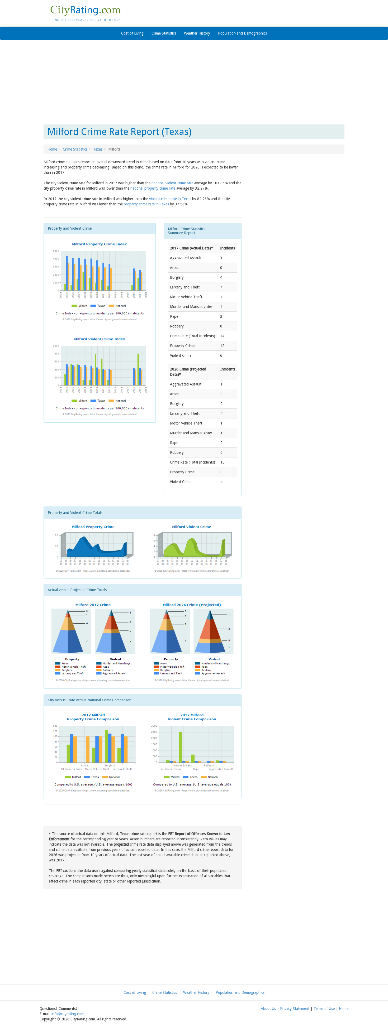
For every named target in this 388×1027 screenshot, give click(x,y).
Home (52, 149)
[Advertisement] (194, 82)
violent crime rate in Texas (170, 199)
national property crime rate (152, 188)
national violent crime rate (172, 183)
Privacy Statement (294, 1008)
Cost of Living (132, 33)
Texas (97, 149)
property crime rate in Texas (146, 204)
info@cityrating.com (67, 1014)
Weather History (197, 33)
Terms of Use (324, 1008)
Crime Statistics (164, 33)
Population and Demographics (242, 33)
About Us (268, 1008)
